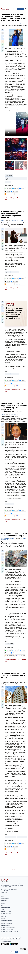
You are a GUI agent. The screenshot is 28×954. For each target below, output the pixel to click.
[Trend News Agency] (4, 880)
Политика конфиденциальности (8, 927)
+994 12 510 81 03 (4, 890)
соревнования (15, 272)
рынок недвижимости (10, 836)
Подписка (3, 918)
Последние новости (5, 898)
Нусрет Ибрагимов (22, 836)
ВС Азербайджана (9, 643)
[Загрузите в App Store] (5, 944)
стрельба (8, 272)
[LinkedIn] (16, 938)
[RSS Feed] (19, 938)
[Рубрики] (25, 9)
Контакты (3, 909)
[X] (8, 938)
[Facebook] (5, 938)
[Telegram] (14, 938)
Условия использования (6, 925)
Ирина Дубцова (9, 175)
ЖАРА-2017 (8, 182)
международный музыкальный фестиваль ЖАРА (15, 179)
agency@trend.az (4, 892)
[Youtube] (11, 938)
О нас (2, 905)
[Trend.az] (5, 9)
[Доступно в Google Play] (14, 944)
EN (11, 951)
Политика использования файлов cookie (9, 931)
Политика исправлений (6, 913)
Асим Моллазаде (9, 503)
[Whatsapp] (2, 938)
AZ (14, 951)
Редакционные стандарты (6, 911)
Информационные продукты (7, 920)
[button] (2, 30)
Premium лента (4, 900)
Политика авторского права (7, 929)
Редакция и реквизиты (6, 907)
